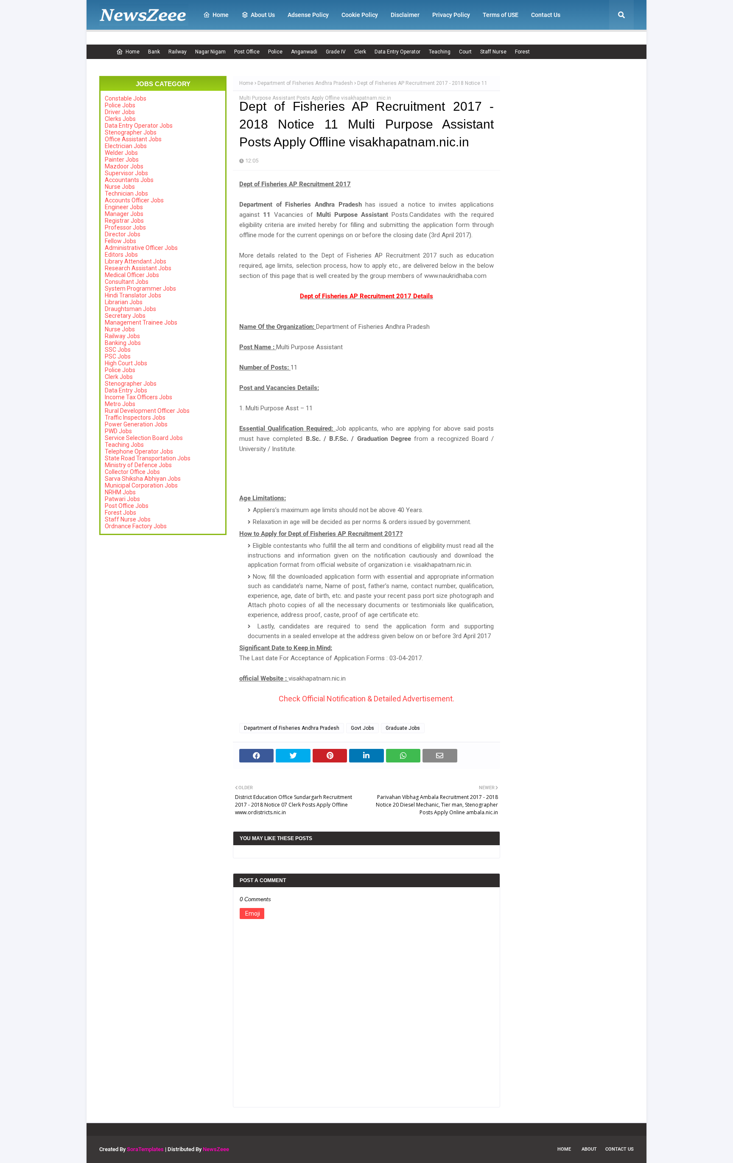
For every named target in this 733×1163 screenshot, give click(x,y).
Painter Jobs (122, 159)
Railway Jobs (122, 336)
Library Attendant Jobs (135, 261)
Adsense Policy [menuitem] (308, 14)
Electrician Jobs (126, 146)
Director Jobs (122, 234)
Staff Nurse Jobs (128, 519)
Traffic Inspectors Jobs (135, 417)
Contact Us (619, 1149)
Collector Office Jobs (132, 471)
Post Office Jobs (126, 505)
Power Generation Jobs (136, 424)
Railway (177, 52)
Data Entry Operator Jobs (139, 125)
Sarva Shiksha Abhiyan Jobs (143, 478)
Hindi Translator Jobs (133, 295)
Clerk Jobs (119, 376)
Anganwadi (304, 52)
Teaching (439, 52)
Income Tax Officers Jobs (138, 397)
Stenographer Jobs (131, 132)
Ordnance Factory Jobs (136, 526)
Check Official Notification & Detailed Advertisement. (366, 698)
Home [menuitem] (221, 14)
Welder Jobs (121, 152)
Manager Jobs (124, 213)
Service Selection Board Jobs (144, 437)
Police (275, 52)
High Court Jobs (126, 363)
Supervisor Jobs (126, 173)
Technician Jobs (126, 193)
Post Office (247, 52)
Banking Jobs (123, 342)
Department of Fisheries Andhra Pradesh (305, 83)
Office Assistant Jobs (133, 139)
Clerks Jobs (120, 118)
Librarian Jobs (124, 302)
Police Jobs (120, 105)
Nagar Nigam (210, 52)
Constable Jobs (125, 98)
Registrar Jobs (124, 220)
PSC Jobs (118, 356)
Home (133, 52)
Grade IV (336, 52)
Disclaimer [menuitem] (405, 14)
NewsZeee (216, 1149)
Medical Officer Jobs (132, 275)
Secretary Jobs (125, 315)
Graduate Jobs (403, 728)
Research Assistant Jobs (138, 268)
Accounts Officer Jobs (134, 200)
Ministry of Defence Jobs (138, 465)
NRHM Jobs (120, 492)
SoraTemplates (145, 1149)
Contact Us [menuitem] (545, 14)
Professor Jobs (125, 227)
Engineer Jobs (124, 207)
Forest (522, 52)
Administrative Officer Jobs (141, 247)
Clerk (360, 52)
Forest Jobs (120, 512)
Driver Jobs (120, 112)
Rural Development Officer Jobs (147, 410)
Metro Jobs (120, 404)
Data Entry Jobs (126, 390)
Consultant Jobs (126, 281)
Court (465, 52)
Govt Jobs (362, 728)
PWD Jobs (118, 431)
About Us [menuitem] (263, 14)
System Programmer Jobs (140, 288)
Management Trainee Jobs (141, 322)
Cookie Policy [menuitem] (359, 14)
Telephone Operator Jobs (139, 451)
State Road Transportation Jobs (147, 458)
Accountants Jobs (129, 180)
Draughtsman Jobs (130, 308)
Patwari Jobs (122, 499)
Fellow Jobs (120, 241)
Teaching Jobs (124, 444)
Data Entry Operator (397, 52)
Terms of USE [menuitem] (500, 14)
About (589, 1149)
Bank (154, 52)
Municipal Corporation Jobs (141, 485)
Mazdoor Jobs (124, 166)
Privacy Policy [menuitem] (451, 14)
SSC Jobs (118, 349)
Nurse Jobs (120, 186)
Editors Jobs (121, 254)
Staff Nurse (493, 52)
